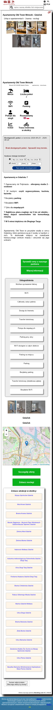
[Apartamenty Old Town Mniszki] (11, 27)
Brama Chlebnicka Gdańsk (24, 586)
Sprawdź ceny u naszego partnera (35, 263)
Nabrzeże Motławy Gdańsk (24, 550)
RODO (49, 704)
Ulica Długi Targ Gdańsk (23, 568)
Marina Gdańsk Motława (23, 604)
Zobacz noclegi (26, 482)
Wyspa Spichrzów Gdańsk (24, 495)
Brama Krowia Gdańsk (24, 513)
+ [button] (6, 430)
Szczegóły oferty (26, 472)
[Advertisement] (26, 64)
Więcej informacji (34, 271)
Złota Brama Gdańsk (24, 631)
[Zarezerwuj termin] (49, 12)
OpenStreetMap (45, 464)
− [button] (6, 434)
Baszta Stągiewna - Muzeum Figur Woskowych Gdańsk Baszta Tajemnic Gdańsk (24, 523)
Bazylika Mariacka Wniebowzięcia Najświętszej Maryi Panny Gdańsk (24, 668)
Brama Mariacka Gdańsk (24, 622)
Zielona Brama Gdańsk (24, 540)
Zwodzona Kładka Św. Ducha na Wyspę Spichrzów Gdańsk (24, 650)
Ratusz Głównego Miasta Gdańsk (24, 595)
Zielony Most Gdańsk (24, 531)
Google (39, 699)
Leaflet (35, 464)
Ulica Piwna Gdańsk (24, 658)
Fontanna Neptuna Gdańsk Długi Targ (24, 577)
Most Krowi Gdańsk (24, 504)
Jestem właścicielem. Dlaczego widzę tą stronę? (17, 683)
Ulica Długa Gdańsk (24, 613)
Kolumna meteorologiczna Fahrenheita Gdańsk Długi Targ (24, 559)
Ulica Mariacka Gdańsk (24, 640)
